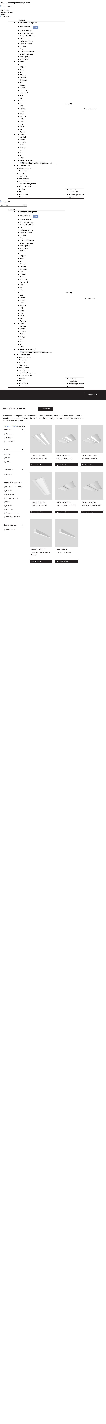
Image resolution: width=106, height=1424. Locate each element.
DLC (8, 502)
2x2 (8, 458)
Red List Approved (13, 517)
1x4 (8, 454)
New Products (28, 27)
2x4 (8, 461)
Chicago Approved (13, 494)
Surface (9, 437)
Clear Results (46, 408)
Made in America (12, 513)
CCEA (9, 490)
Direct (9, 474)
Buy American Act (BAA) (14, 487)
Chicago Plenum (12, 498)
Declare (9, 509)
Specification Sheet (37, 465)
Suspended (10, 441)
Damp (9, 505)
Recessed (10, 434)
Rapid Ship (10, 529)
